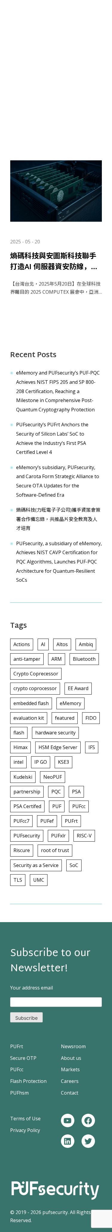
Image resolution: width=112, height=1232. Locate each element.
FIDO (90, 718)
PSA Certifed (27, 806)
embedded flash (31, 703)
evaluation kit (28, 718)
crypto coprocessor (35, 688)
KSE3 (63, 762)
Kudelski (22, 777)
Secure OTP (23, 1058)
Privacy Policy (25, 1130)
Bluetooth (84, 659)
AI (43, 644)
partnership (26, 791)
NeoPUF (52, 777)
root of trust (55, 850)
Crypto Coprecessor (35, 673)
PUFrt (71, 821)
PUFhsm (19, 1092)
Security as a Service (36, 865)
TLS (17, 880)
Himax (20, 747)
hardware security (55, 732)
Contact (69, 1092)
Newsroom (73, 1046)
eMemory (70, 703)
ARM (56, 659)
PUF (56, 806)
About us (71, 1058)
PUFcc (78, 806)
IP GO (40, 762)
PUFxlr (58, 835)
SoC (74, 865)
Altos (62, 644)
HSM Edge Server (58, 747)
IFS (91, 747)
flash (18, 732)
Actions (21, 644)
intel (18, 762)
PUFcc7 (21, 821)
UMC (38, 880)
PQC (56, 791)
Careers (70, 1081)
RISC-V (84, 835)
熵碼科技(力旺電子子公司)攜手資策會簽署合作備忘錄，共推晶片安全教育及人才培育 (58, 519)
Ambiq (86, 644)
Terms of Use (25, 1118)
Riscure (21, 850)
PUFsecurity (26, 835)
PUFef (47, 821)
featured (64, 718)
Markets (70, 1069)
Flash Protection (28, 1081)
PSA (76, 791)
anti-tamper (26, 659)
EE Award (78, 688)
